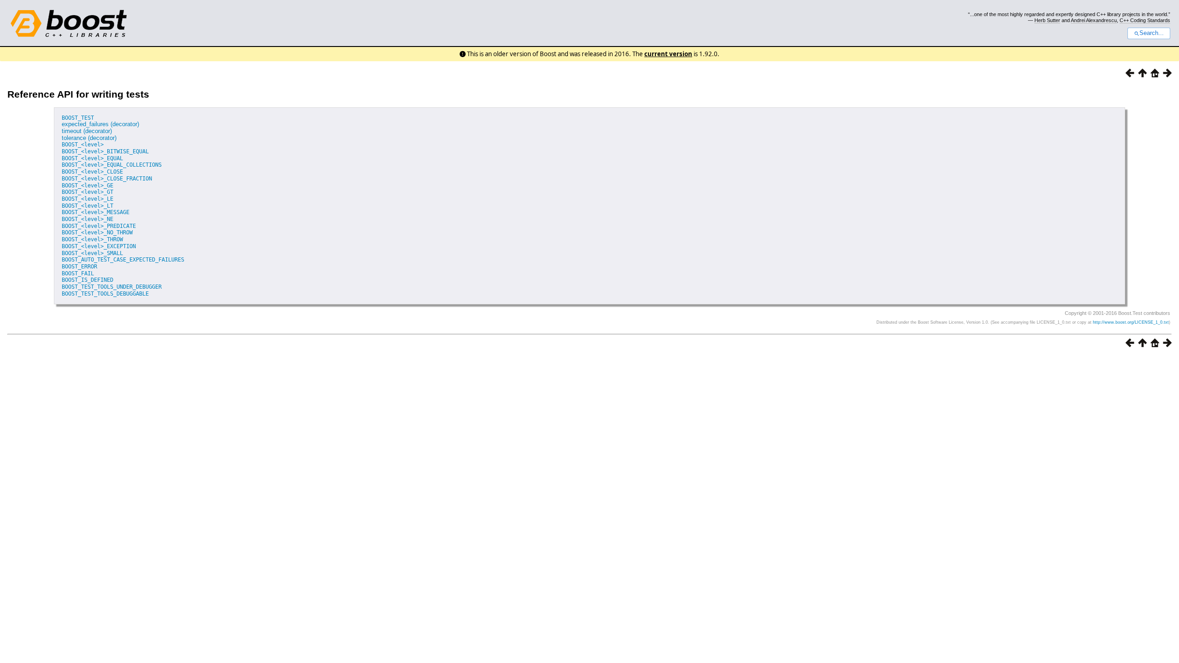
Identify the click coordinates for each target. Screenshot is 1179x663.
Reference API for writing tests (78, 94)
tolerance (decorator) (89, 137)
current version (668, 54)
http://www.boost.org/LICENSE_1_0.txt (1131, 322)
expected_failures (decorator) (100, 124)
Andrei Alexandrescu (1094, 20)
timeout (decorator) (87, 131)
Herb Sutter (1047, 20)
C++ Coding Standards (1145, 20)
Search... (1151, 33)
